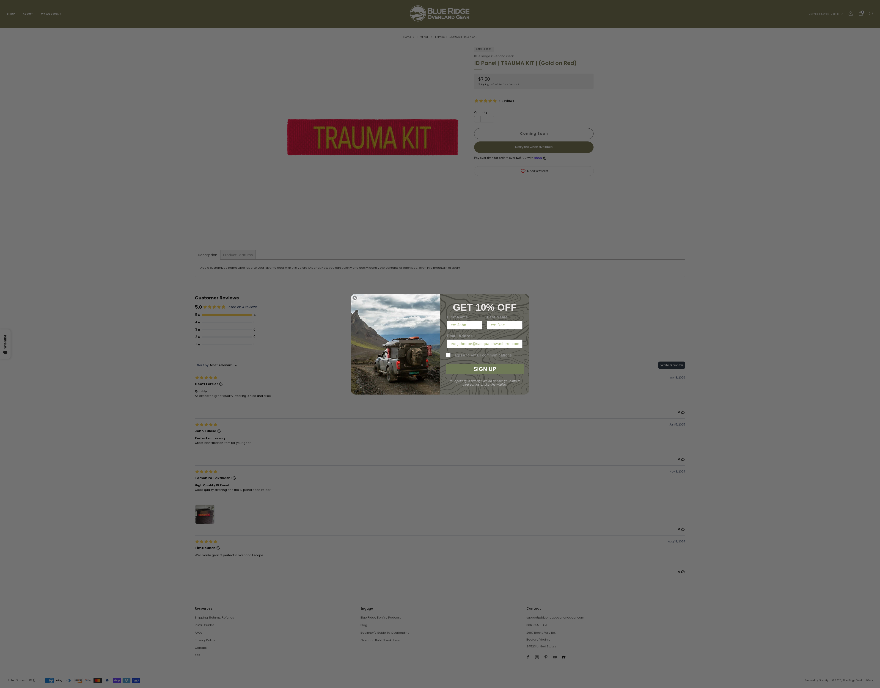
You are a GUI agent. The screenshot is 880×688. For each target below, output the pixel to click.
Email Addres (460, 336)
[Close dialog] (354, 298)
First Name (457, 317)
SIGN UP (484, 369)
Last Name (497, 317)
